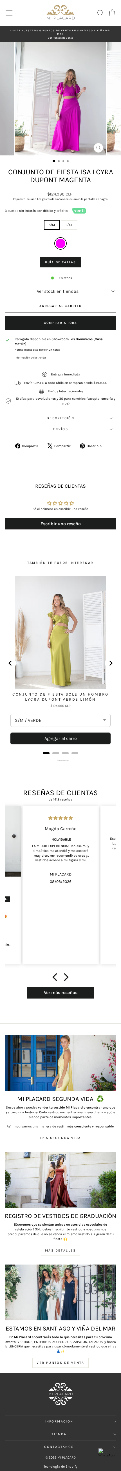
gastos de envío (52, 199)
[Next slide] (110, 663)
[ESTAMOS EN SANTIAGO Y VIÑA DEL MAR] (60, 1292)
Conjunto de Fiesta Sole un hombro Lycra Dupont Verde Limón (60, 697)
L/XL (69, 225)
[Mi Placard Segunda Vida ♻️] (60, 1063)
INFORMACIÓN (59, 1421)
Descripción (60, 418)
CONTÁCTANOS (59, 1447)
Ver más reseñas (60, 992)
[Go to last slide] (10, 663)
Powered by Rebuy (60, 760)
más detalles (60, 1250)
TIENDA (58, 1434)
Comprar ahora (60, 323)
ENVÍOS (60, 429)
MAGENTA (60, 243)
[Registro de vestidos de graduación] (60, 1180)
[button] (56, 977)
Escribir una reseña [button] (61, 523)
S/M (52, 225)
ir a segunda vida (60, 1138)
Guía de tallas (60, 262)
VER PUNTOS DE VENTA (60, 1363)
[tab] (46, 753)
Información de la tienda (30, 357)
